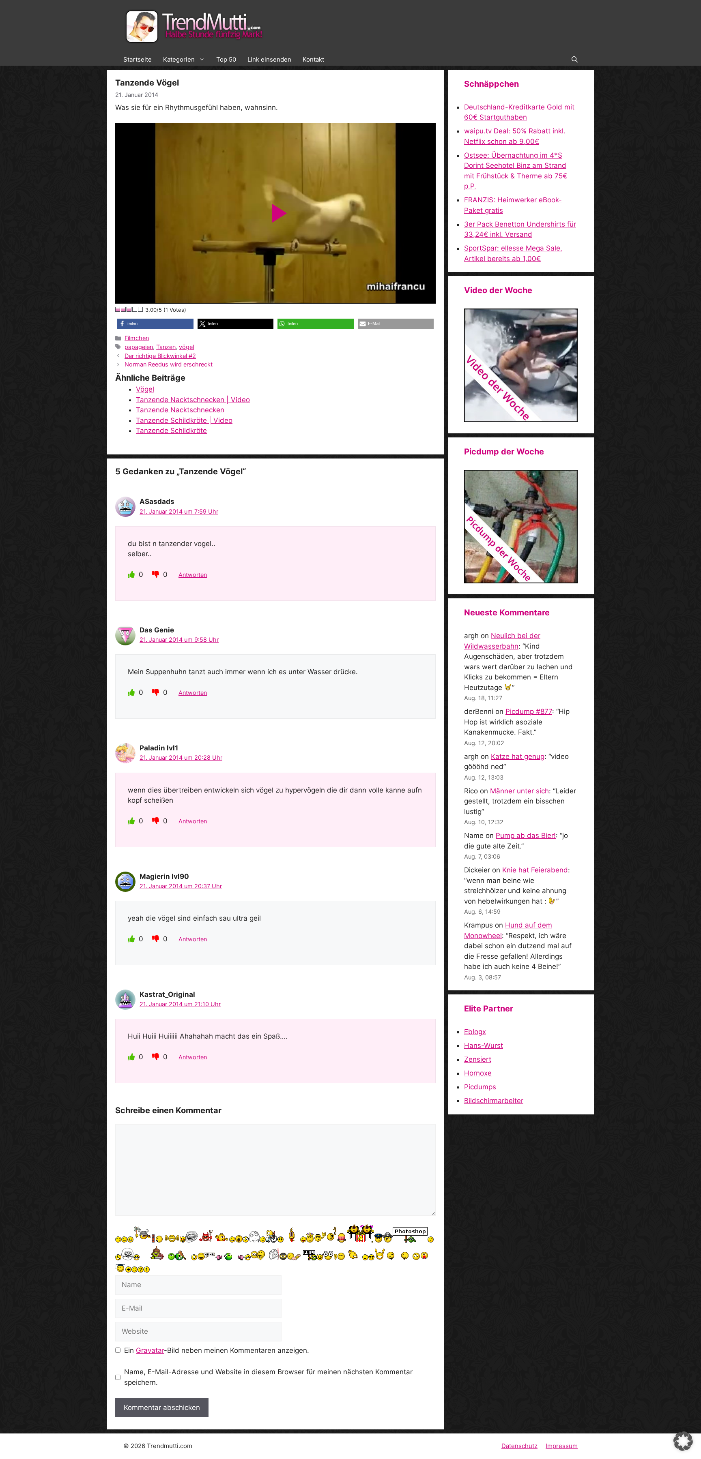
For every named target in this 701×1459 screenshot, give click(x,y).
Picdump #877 (528, 711)
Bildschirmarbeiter (493, 1101)
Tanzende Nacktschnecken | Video (193, 400)
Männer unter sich (519, 791)
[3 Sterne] (129, 309)
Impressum (562, 1446)
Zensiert (477, 1059)
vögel (186, 346)
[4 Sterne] (135, 309)
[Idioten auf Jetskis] (521, 420)
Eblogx (475, 1032)
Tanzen (166, 346)
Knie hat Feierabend (535, 870)
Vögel (145, 389)
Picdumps (480, 1087)
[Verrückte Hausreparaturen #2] (521, 581)
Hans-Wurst (483, 1045)
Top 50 (226, 59)
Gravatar (150, 1350)
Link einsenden (269, 59)
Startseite (137, 59)
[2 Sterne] (124, 309)
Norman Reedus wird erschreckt (169, 364)
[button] (574, 60)
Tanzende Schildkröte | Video (184, 420)
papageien (139, 346)
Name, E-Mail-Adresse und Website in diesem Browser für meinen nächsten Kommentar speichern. (268, 1377)
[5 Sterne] (141, 309)
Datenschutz (519, 1446)
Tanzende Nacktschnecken (180, 410)
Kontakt (313, 59)
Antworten (192, 574)
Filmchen (137, 337)
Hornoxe (478, 1073)
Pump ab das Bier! (526, 835)
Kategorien (179, 59)
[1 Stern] (118, 309)
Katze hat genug (517, 756)
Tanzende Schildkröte (171, 430)
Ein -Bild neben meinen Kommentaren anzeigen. (216, 1350)
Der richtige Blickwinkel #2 (160, 355)
